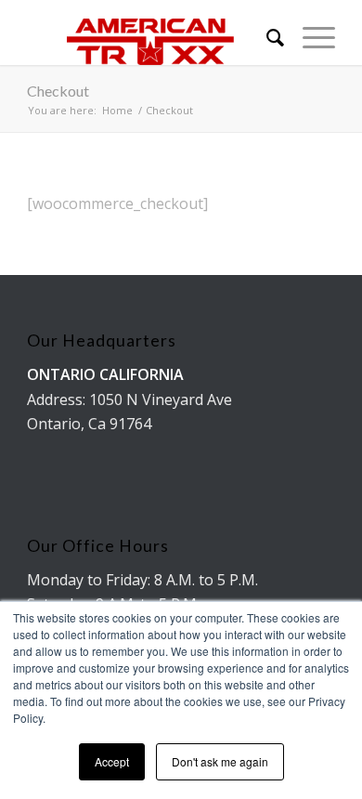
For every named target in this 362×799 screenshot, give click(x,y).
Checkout (58, 90)
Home (117, 110)
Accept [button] (112, 761)
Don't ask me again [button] (220, 761)
